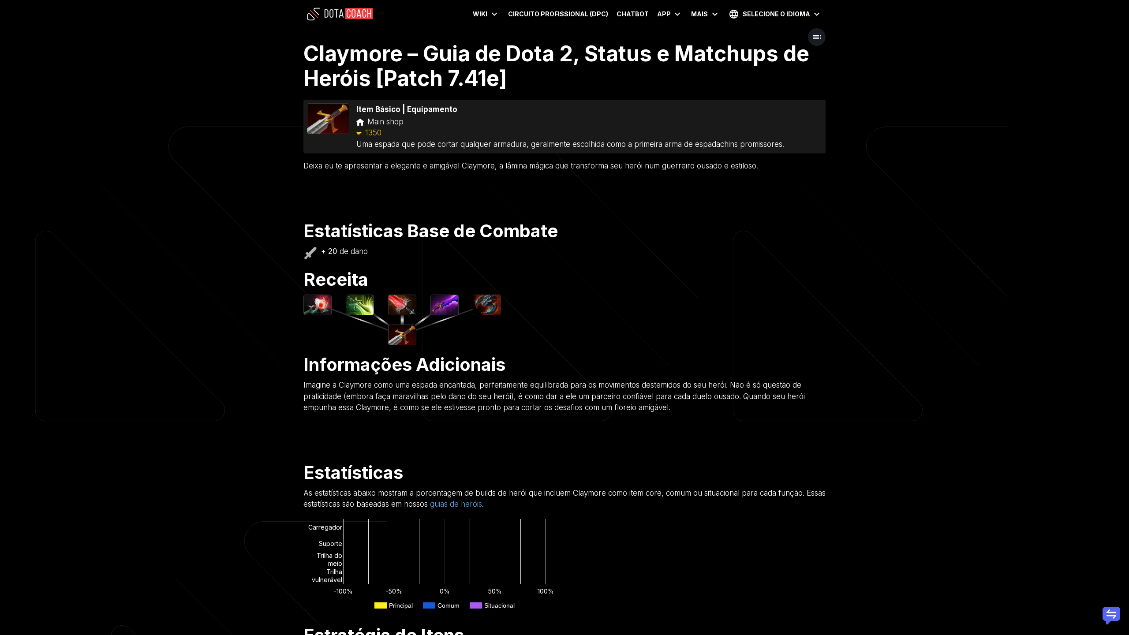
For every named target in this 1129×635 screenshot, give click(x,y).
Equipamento (432, 109)
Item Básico (378, 109)
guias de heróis (456, 504)
